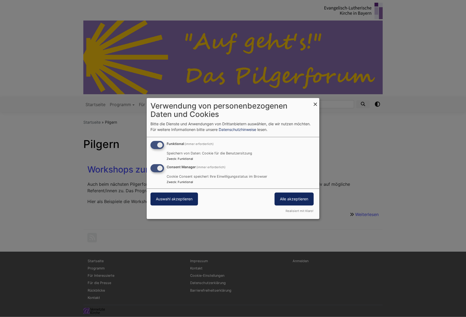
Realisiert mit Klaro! (299, 211)
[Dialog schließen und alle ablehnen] (315, 101)
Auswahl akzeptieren (174, 199)
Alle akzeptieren (294, 199)
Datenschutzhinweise (237, 129)
